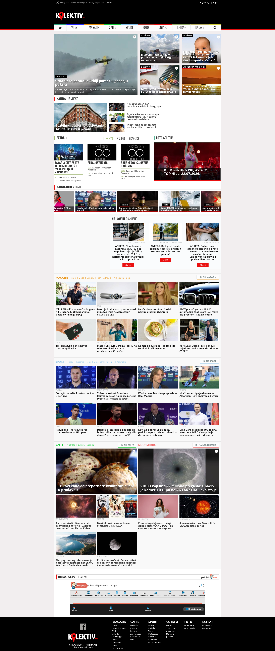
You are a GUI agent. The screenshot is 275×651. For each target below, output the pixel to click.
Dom (128, 277)
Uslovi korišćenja (78, 2)
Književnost (135, 636)
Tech (99, 277)
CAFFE (112, 27)
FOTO (146, 27)
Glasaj (128, 265)
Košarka (80, 362)
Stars (73, 277)
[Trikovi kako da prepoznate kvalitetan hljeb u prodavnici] (96, 471)
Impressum (99, 2)
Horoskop (206, 628)
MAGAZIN (94, 27)
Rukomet (110, 362)
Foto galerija (189, 628)
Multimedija (207, 625)
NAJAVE (199, 27)
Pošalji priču (65, 2)
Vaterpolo (121, 362)
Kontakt (109, 2)
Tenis (88, 362)
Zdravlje (107, 277)
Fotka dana (189, 625)
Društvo (169, 625)
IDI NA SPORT (209, 361)
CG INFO (163, 27)
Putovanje (116, 642)
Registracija (205, 2)
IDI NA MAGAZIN (208, 277)
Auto (114, 645)
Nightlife (71, 445)
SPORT (129, 27)
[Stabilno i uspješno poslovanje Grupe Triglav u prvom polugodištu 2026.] (80, 117)
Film (132, 639)
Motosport (99, 362)
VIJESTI (75, 27)
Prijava (216, 2)
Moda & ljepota (118, 628)
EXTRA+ (181, 27)
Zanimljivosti (135, 634)
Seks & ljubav (118, 648)
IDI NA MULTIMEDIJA (205, 445)
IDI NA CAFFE (127, 445)
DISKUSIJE (124, 219)
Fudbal (70, 362)
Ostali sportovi (154, 642)
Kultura (81, 445)
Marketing (90, 2)
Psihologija (118, 277)
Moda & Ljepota (86, 277)
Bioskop (90, 445)
